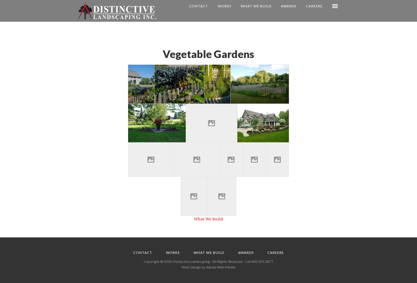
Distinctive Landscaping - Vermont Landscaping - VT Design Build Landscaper (117, 11)
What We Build (208, 219)
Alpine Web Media (220, 267)
